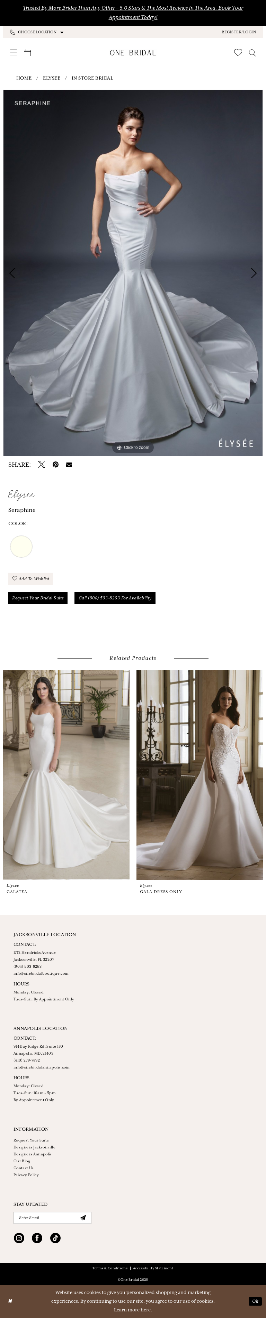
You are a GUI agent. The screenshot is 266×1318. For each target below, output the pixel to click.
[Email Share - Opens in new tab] (69, 465)
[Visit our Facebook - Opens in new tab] (37, 1239)
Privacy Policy (26, 1175)
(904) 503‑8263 (28, 967)
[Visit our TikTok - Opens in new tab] (55, 1239)
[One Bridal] (133, 52)
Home (24, 78)
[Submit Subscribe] (82, 1218)
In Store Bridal (93, 78)
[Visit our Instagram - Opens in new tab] (19, 1239)
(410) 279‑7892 (27, 1060)
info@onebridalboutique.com (41, 974)
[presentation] (66, 775)
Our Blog (22, 1161)
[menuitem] (71, 32)
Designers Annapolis (33, 1154)
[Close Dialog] (10, 1301)
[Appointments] (27, 52)
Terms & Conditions (109, 1268)
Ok (255, 1301)
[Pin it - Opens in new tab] (55, 465)
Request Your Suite (31, 1140)
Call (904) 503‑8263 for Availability (115, 598)
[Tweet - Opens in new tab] (41, 464)
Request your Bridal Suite (38, 598)
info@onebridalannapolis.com (42, 1067)
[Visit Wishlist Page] (238, 53)
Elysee (51, 78)
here (146, 1310)
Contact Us (24, 1168)
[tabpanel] (133, 273)
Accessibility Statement (153, 1268)
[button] (239, 32)
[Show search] (252, 52)
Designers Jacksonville (34, 1147)
